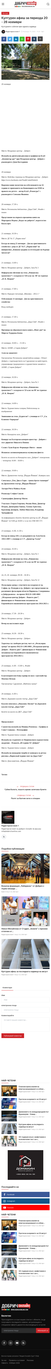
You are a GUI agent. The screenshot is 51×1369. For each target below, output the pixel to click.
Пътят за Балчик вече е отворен (25, 798)
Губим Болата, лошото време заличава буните (25, 789)
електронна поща (8, 1005)
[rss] (23, 1343)
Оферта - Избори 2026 (10, 1363)
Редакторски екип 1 (10, 826)
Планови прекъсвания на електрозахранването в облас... (32, 1088)
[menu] (3, 4)
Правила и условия (17, 1360)
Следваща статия (24, 795)
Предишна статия (27, 786)
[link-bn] (25, 1165)
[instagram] (10, 1343)
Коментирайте (7, 1015)
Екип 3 (3, 892)
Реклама (30, 1360)
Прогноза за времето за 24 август (33, 1099)
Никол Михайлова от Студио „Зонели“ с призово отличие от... (24, 930)
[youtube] (17, 1343)
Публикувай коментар (13, 1036)
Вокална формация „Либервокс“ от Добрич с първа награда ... (22, 887)
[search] (48, 4)
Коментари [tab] (7, 987)
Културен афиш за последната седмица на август (24, 971)
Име (3, 995)
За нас (4, 1360)
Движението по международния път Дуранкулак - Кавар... (34, 1113)
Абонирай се (43, 1330)
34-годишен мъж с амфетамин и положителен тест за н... (32, 1138)
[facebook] (4, 1343)
